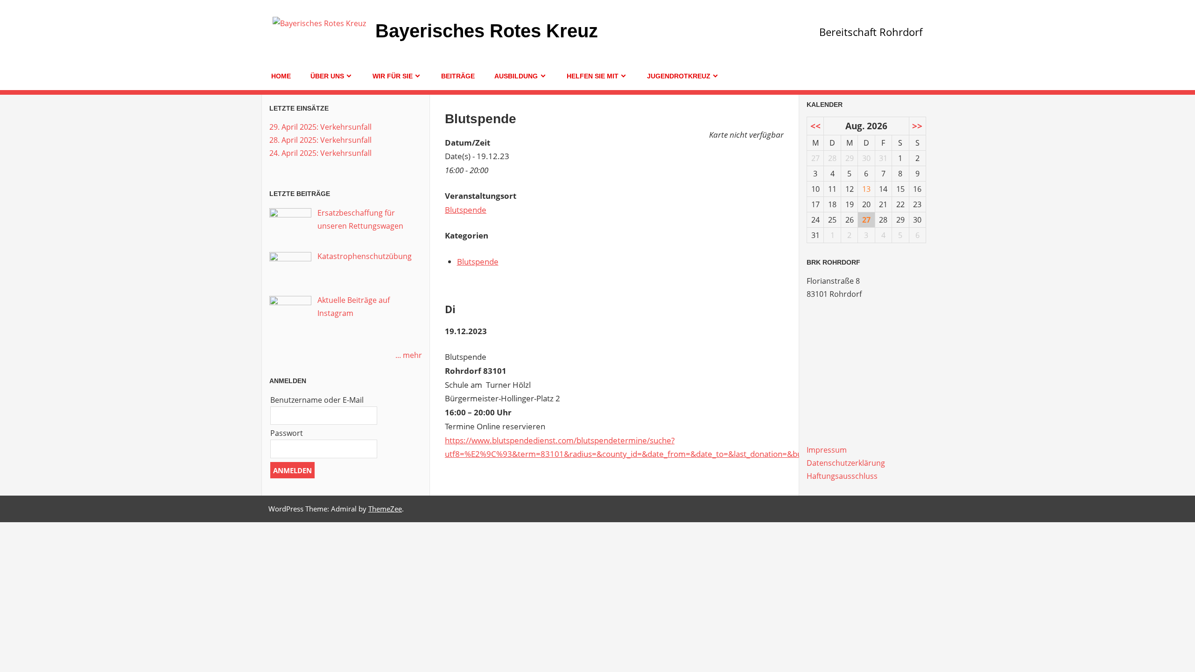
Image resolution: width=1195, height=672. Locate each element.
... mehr (408, 355)
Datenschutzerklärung (846, 463)
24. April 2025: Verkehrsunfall (320, 153)
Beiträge (458, 76)
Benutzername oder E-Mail (317, 400)
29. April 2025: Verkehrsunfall (320, 127)
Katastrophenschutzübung (364, 256)
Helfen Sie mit (593, 76)
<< (815, 125)
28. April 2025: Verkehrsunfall (320, 140)
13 (866, 189)
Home (281, 76)
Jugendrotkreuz (678, 76)
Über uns (327, 76)
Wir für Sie (393, 76)
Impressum (827, 450)
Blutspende (465, 209)
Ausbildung (516, 76)
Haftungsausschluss (842, 476)
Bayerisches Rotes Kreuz (486, 31)
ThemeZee (385, 508)
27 (866, 220)
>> (917, 125)
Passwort (286, 433)
